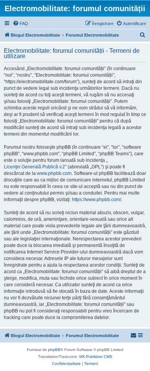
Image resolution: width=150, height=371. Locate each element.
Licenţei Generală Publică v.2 (34, 167)
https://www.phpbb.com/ (96, 199)
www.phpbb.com (54, 173)
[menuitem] (20, 23)
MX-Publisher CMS (95, 356)
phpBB (54, 349)
